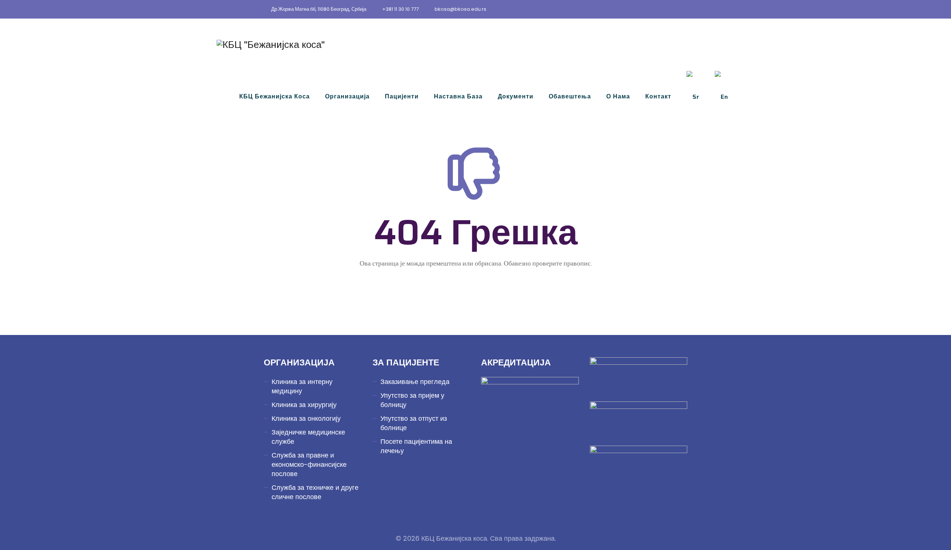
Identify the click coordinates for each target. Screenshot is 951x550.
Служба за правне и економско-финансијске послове (309, 464)
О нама (618, 96)
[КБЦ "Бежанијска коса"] (271, 45)
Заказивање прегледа (414, 381)
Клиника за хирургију (304, 404)
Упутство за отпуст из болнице (413, 423)
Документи (515, 96)
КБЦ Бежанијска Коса (274, 96)
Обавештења (570, 96)
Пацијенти (402, 96)
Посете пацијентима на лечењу (416, 446)
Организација (347, 96)
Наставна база (458, 96)
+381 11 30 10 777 (400, 9)
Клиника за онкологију (306, 418)
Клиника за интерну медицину (302, 386)
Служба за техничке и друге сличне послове (315, 492)
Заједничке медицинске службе (308, 436)
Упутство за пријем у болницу (412, 400)
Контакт (658, 96)
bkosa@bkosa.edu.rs (460, 9)
